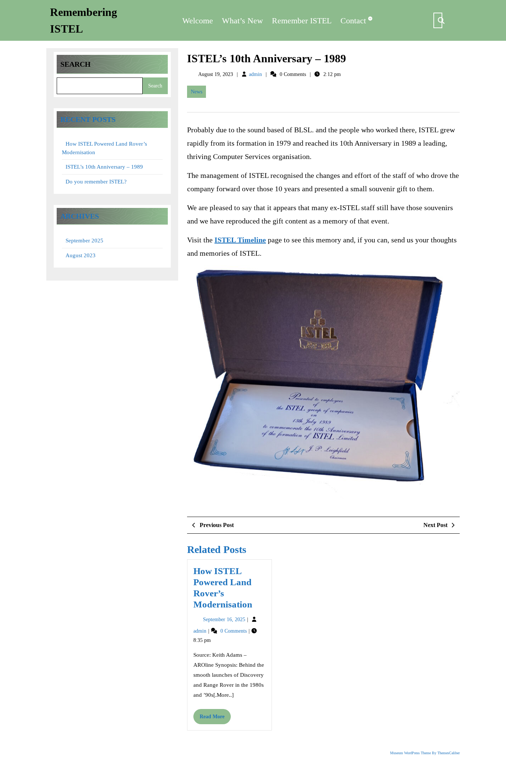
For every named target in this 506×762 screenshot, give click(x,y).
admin (255, 74)
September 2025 (84, 240)
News (196, 92)
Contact (353, 20)
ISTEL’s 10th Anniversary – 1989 (104, 167)
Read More (215, 718)
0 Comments (234, 631)
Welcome (197, 20)
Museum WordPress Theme (410, 753)
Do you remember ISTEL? (96, 182)
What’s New (242, 20)
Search (75, 64)
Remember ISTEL (302, 20)
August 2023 (81, 255)
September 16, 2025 (225, 619)
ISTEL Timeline (240, 240)
